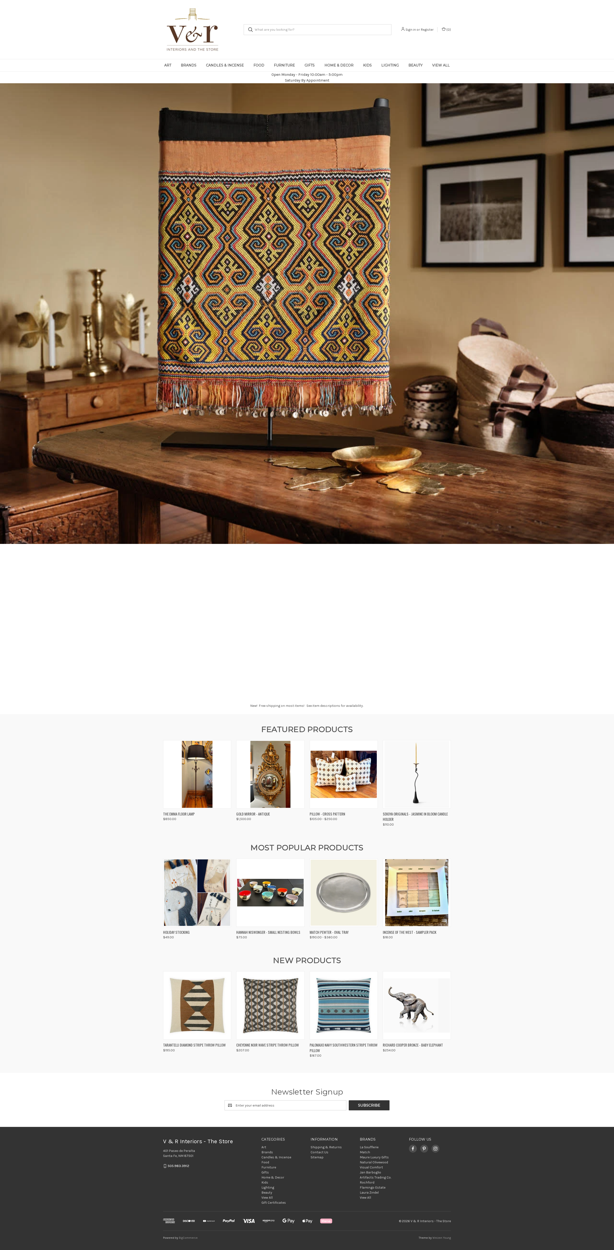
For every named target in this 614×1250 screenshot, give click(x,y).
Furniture (284, 65)
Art (167, 65)
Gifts (310, 65)
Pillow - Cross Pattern (327, 813)
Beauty (415, 65)
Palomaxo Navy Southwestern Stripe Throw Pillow (344, 1047)
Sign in (411, 30)
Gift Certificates (273, 1203)
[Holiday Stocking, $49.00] (197, 892)
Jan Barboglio (370, 1172)
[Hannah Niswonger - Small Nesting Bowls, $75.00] (270, 892)
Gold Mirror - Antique (253, 813)
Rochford (367, 1182)
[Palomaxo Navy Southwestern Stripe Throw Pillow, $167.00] (344, 1005)
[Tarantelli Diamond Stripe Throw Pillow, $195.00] (197, 1005)
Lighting (390, 65)
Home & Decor (339, 65)
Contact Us (319, 1152)
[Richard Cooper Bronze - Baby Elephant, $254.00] (417, 1005)
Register (427, 30)
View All (441, 65)
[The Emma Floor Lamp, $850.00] (197, 774)
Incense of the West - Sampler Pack (409, 932)
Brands (188, 65)
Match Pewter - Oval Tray (329, 932)
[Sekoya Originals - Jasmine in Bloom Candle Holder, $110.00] (417, 774)
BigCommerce (188, 1237)
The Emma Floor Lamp (179, 813)
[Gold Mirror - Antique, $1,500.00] (270, 774)
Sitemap (317, 1157)
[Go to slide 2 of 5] (302, 689)
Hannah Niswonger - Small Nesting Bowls (268, 932)
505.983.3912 (178, 1166)
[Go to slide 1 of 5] (297, 689)
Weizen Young (441, 1237)
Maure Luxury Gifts (374, 1157)
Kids (367, 65)
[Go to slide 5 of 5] (610, 385)
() (448, 30)
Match (365, 1152)
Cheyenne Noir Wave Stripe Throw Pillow (267, 1045)
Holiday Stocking (176, 932)
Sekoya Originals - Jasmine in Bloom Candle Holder (415, 816)
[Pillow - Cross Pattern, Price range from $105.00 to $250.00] (344, 774)
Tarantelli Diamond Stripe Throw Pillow (194, 1045)
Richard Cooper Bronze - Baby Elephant (413, 1045)
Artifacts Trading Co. (375, 1177)
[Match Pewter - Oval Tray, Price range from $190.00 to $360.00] (344, 892)
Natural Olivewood (374, 1162)
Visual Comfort (371, 1167)
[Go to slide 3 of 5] (4, 385)
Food (259, 65)
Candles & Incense (225, 65)
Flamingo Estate (372, 1187)
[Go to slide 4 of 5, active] (312, 689)
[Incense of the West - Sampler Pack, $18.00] (417, 892)
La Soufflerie (369, 1147)
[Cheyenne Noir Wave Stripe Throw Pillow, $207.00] (270, 1005)
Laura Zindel (369, 1192)
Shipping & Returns (326, 1147)
